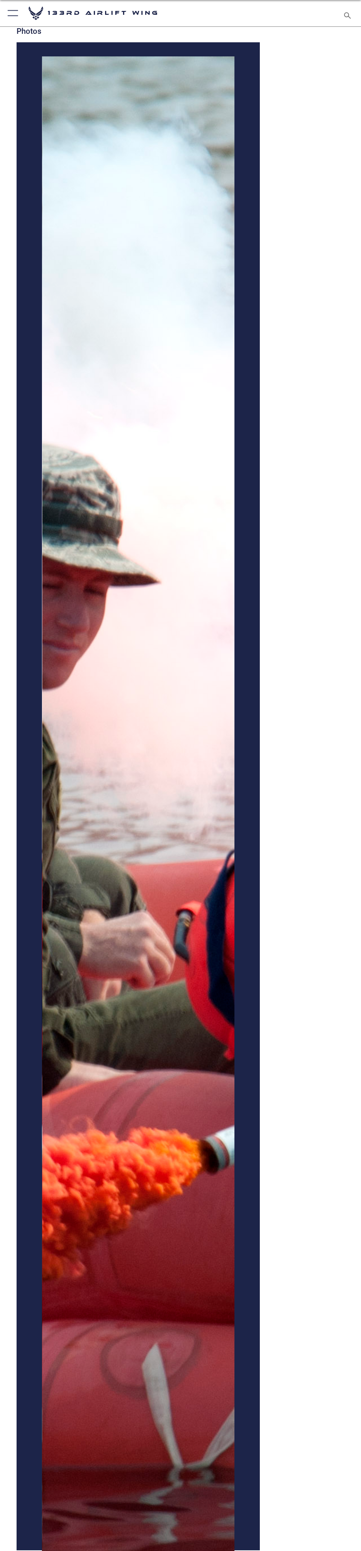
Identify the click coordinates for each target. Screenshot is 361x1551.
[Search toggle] (349, 13)
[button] (11, 13)
